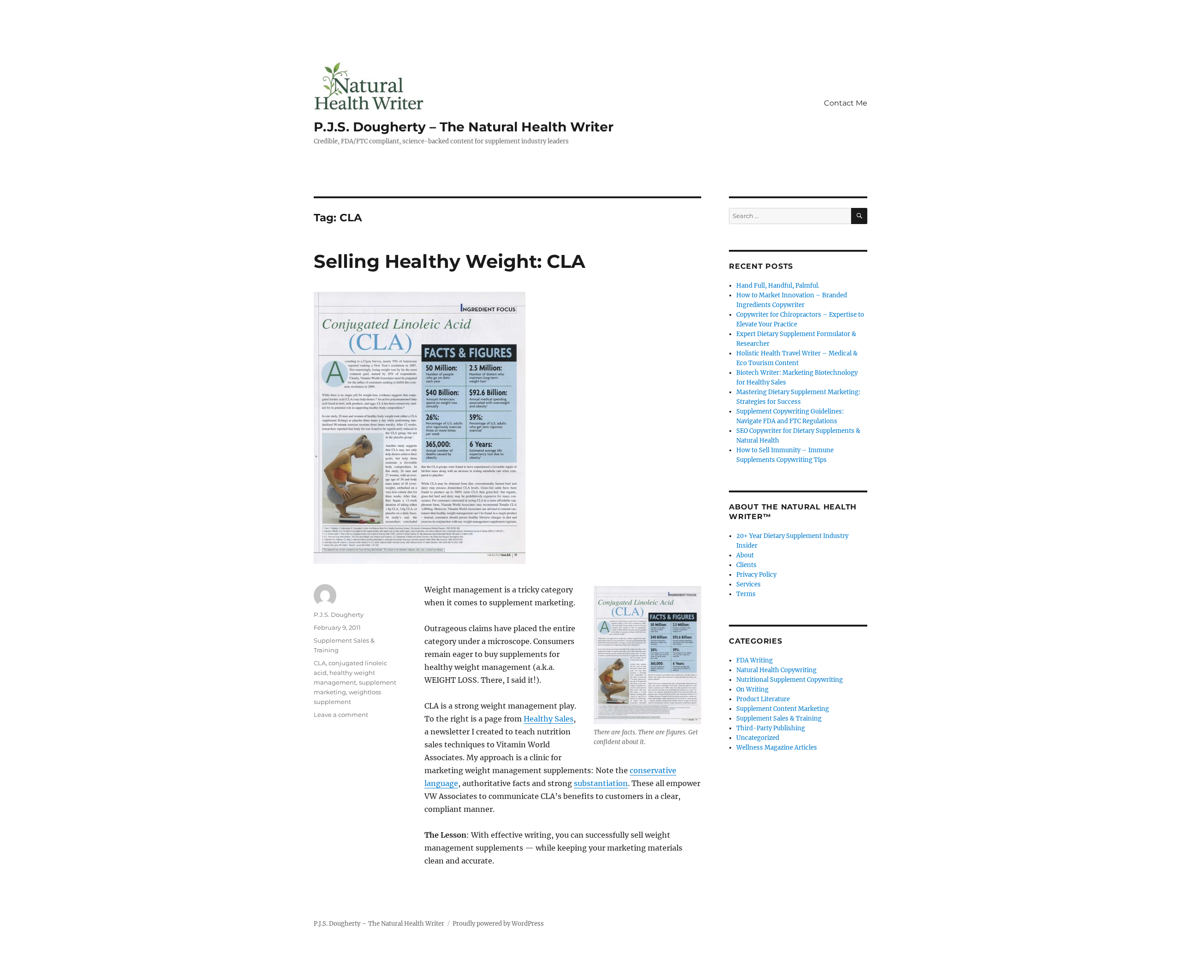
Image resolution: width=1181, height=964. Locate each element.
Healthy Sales (548, 718)
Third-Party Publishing (770, 728)
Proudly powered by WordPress (498, 924)
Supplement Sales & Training (779, 718)
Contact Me (845, 103)
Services (748, 584)
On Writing (752, 689)
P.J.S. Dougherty (339, 614)
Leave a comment (341, 714)
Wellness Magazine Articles (776, 747)
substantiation (601, 783)
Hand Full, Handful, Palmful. (777, 286)
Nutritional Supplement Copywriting (789, 680)
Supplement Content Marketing (782, 709)
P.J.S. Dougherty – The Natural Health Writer (464, 127)
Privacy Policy (756, 575)
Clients (746, 565)
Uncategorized (757, 738)
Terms (746, 594)
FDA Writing (754, 660)
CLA (320, 663)
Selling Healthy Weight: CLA (449, 261)
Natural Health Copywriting (776, 670)
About (745, 555)
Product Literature (763, 699)
